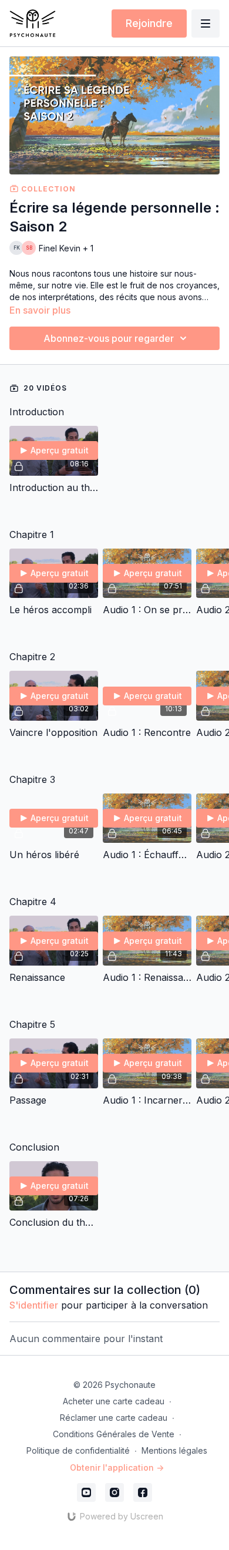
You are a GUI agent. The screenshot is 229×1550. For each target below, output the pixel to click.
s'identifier (33, 1305)
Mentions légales (174, 1450)
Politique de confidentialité (78, 1450)
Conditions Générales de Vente (113, 1434)
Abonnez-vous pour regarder (108, 338)
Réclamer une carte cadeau (113, 1418)
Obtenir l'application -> (117, 1467)
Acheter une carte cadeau (113, 1401)
